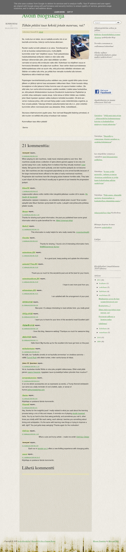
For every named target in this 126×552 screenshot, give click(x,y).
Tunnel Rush (32, 357)
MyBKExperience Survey (49, 246)
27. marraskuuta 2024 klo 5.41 (30, 352)
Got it (70, 12)
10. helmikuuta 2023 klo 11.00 (30, 215)
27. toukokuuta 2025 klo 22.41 (31, 381)
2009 (99, 341)
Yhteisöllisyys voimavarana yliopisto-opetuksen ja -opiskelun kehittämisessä (107, 139)
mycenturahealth (82, 232)
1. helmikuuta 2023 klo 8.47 (30, 191)
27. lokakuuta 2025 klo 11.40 (30, 434)
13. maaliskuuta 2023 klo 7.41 (30, 229)
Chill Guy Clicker (82, 437)
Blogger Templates (99, 541)
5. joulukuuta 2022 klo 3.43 (30, 156)
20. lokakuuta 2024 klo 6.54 (30, 305)
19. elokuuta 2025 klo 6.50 (29, 398)
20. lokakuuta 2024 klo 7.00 (30, 317)
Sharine (25, 395)
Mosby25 (25, 226)
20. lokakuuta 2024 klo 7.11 (30, 340)
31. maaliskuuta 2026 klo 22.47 (31, 457)
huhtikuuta (103, 291)
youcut (24, 454)
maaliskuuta (103, 295)
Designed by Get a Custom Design (43, 541)
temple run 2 (43, 448)
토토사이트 (26, 337)
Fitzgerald (25, 404)
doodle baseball (78, 413)
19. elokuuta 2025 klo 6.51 (29, 408)
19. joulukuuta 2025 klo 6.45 (30, 446)
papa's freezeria (34, 372)
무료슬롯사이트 (28, 325)
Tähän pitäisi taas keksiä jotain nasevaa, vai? (53, 25)
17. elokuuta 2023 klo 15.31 (30, 293)
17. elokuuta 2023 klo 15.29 (30, 255)
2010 (99, 337)
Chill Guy (25, 431)
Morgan (25, 211)
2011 (99, 280)
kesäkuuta (102, 283)
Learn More (59, 12)
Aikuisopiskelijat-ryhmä (102, 212)
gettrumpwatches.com (36, 389)
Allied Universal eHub (64, 220)
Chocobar (25, 237)
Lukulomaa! (103, 323)
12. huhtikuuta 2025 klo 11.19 (30, 366)
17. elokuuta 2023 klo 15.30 (30, 267)
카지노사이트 (27, 313)
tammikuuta (103, 332)
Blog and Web (113, 541)
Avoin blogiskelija (43, 15)
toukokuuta (103, 287)
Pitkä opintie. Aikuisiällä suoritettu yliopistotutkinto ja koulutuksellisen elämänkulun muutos (107, 198)
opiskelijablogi (107, 227)
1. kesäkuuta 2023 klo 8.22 (30, 241)
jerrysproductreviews (29, 378)
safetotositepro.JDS (29, 290)
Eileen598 (25, 188)
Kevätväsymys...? (104, 305)
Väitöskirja (98, 115)
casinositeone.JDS (28, 252)
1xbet (83, 164)
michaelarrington (28, 348)
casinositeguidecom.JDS (31, 278)
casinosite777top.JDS (30, 264)
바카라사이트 (27, 302)
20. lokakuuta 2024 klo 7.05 (30, 328)
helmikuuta (103, 328)
